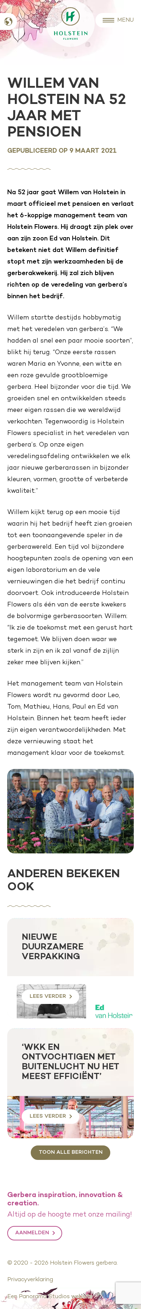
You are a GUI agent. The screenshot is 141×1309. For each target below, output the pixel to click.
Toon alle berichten (71, 1152)
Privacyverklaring (30, 1280)
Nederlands (8, 21)
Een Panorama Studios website (50, 1297)
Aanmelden (32, 1232)
